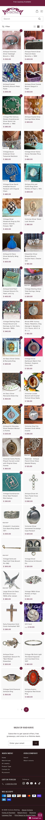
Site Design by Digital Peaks (25, 815)
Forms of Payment (8, 812)
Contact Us (6, 769)
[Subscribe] (36, 743)
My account (6, 772)
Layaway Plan (7, 815)
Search (26, 757)
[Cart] (37, 11)
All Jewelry (6, 763)
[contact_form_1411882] (40, 815)
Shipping (32, 812)
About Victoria (27, 810)
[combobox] (22, 18)
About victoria (29, 760)
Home (4, 757)
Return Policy (22, 812)
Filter (7, 26)
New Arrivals (6, 760)
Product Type (6, 766)
